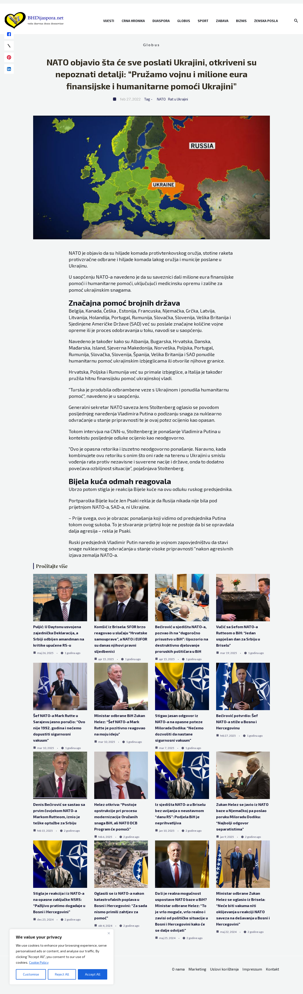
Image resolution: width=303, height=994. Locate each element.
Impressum (252, 969)
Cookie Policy (39, 962)
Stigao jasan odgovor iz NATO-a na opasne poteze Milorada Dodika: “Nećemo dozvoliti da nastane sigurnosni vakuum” (179, 727)
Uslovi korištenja (224, 969)
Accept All (92, 974)
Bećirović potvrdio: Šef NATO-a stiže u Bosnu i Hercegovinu (237, 721)
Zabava (222, 21)
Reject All (62, 974)
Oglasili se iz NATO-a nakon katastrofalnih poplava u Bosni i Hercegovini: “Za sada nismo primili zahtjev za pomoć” (120, 905)
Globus (183, 21)
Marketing (197, 969)
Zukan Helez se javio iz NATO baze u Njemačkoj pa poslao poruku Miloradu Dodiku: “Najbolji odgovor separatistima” (242, 816)
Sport (203, 21)
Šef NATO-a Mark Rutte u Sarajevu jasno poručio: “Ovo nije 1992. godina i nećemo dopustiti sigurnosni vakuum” (59, 727)
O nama (178, 969)
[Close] (108, 933)
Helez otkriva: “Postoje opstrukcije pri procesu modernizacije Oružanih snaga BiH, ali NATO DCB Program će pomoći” (116, 816)
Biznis (241, 21)
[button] (296, 21)
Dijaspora (161, 21)
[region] (61, 957)
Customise (31, 974)
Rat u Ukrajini (178, 99)
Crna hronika (133, 21)
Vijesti (108, 21)
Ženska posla (266, 21)
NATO (161, 99)
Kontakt (272, 969)
